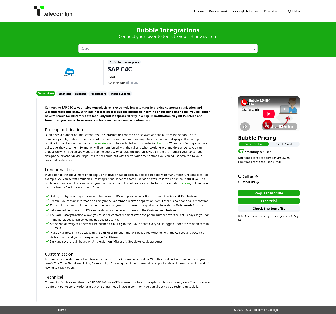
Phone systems (120, 94)
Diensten (271, 11)
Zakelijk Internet (246, 11)
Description (46, 93)
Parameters (98, 94)
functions (184, 183)
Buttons (80, 94)
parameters (100, 143)
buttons (162, 143)
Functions (64, 94)
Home (199, 11)
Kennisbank (218, 11)
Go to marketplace (126, 62)
